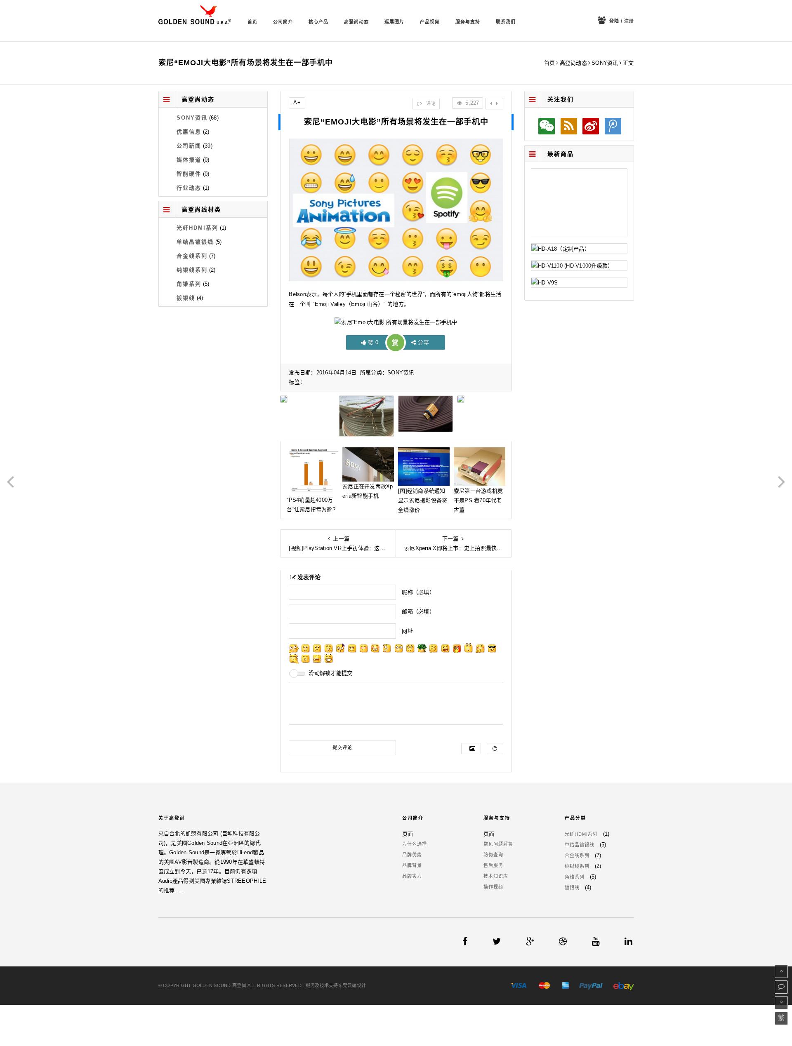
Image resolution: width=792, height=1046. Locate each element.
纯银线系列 (192, 270)
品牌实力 (412, 876)
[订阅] (569, 126)
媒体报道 (189, 160)
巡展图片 (394, 21)
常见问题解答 (498, 844)
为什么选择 (414, 844)
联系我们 (506, 21)
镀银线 (186, 298)
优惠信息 (189, 132)
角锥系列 (189, 284)
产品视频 (430, 21)
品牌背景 (412, 865)
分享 (423, 342)
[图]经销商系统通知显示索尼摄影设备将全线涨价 (422, 500)
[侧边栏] (494, 103)
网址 (407, 631)
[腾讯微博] (612, 126)
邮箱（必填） (418, 612)
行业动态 (189, 188)
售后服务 (493, 865)
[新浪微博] (590, 126)
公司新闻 (189, 146)
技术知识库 (495, 876)
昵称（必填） (418, 592)
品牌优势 (412, 854)
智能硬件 (189, 174)
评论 (430, 103)
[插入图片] (471, 748)
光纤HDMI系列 (197, 228)
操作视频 (493, 886)
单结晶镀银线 (195, 242)
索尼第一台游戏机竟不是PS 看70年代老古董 (478, 500)
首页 (252, 21)
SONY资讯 (605, 63)
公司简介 (283, 21)
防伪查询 (493, 854)
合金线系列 (192, 256)
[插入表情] (495, 748)
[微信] (546, 126)
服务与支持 (467, 21)
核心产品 (318, 21)
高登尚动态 (356, 21)
